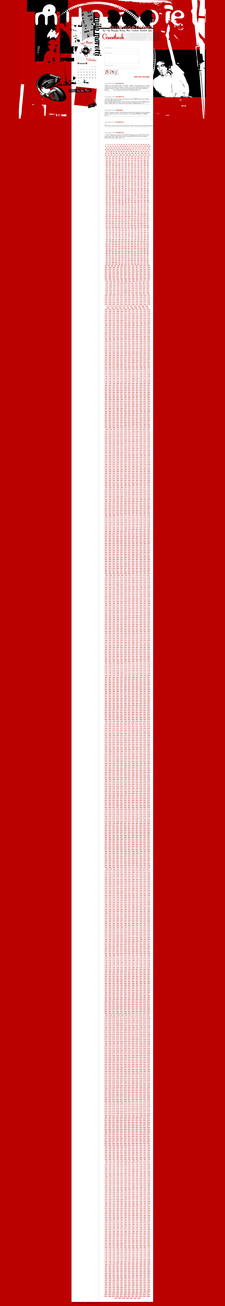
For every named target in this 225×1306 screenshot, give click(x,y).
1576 (133, 350)
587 (148, 213)
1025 (129, 269)
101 (119, 153)
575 (110, 213)
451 (116, 197)
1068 (109, 276)
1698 (140, 368)
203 (129, 165)
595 (129, 215)
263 (141, 173)
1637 (136, 359)
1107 (122, 282)
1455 (129, 333)
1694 (125, 368)
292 (145, 176)
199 (116, 165)
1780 (133, 380)
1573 (121, 350)
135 (135, 157)
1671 (129, 364)
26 (115, 146)
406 (107, 192)
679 (129, 225)
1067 (106, 276)
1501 (121, 340)
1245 (144, 301)
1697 (136, 368)
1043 (106, 273)
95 (148, 151)
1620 (117, 357)
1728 (117, 373)
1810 (110, 385)
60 (108, 150)
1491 (129, 338)
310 (113, 180)
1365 (106, 320)
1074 (133, 276)
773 (116, 238)
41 (106, 148)
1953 (106, 406)
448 (107, 197)
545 (148, 208)
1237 (113, 301)
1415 (113, 327)
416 (138, 192)
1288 (132, 308)
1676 (148, 364)
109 (145, 153)
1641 (106, 361)
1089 (144, 278)
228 (119, 169)
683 (141, 225)
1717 (121, 371)
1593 (106, 354)
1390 (109, 324)
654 (138, 222)
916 (126, 255)
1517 (136, 341)
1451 (113, 333)
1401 (106, 326)
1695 (129, 368)
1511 (113, 341)
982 (113, 264)
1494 (140, 338)
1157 (129, 289)
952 (107, 260)
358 (132, 185)
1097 (129, 280)
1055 (106, 275)
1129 (114, 285)
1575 (129, 350)
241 (116, 171)
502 (145, 202)
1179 (121, 292)
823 (141, 243)
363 (148, 185)
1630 (109, 359)
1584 (117, 352)
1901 (136, 398)
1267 (136, 304)
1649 (136, 361)
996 (112, 266)
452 (119, 197)
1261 (113, 304)
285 (122, 176)
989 (135, 264)
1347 (129, 317)
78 (106, 151)
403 (141, 190)
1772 (148, 378)
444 (138, 195)
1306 (110, 311)
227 (116, 169)
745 (116, 234)
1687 (144, 366)
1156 (125, 289)
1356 (117, 318)
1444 (133, 331)
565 (122, 211)
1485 (106, 338)
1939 (144, 403)
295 (110, 178)
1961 (136, 406)
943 (122, 259)
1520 (148, 341)
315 (129, 180)
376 (145, 187)
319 (141, 180)
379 (110, 188)
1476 (117, 336)
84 (121, 151)
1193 (129, 294)
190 (132, 164)
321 (148, 180)
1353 (106, 318)
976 (138, 262)
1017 (144, 267)
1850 (125, 391)
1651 (144, 361)
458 (138, 197)
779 (135, 238)
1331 (113, 315)
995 (109, 266)
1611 (129, 355)
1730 (125, 373)
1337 (136, 315)
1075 (136, 276)
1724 (148, 371)
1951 (144, 405)
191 (135, 164)
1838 (125, 389)
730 (113, 232)
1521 (106, 343)
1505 (136, 340)
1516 (133, 341)
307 (148, 178)
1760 (148, 377)
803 (123, 241)
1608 (117, 355)
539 (129, 208)
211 (110, 167)
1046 (117, 273)
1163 (106, 290)
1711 (144, 369)
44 (114, 148)
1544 (148, 345)
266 (107, 174)
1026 (133, 269)
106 (135, 153)
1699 (144, 368)
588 (107, 215)
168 (107, 162)
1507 (144, 340)
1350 (140, 317)
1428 (117, 329)
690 (119, 227)
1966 (109, 408)
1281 (146, 306)
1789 (121, 382)
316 (132, 180)
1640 (148, 359)
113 (112, 155)
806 (132, 241)
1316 (148, 311)
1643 (113, 361)
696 (138, 227)
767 (141, 236)
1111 (136, 282)
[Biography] (114, 30)
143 (116, 158)
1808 (148, 384)
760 (119, 236)
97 (108, 153)
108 (142, 153)
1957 (121, 406)
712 (145, 229)
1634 (125, 359)
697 (141, 227)
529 (141, 206)
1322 (125, 313)
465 (116, 199)
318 (138, 180)
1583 (113, 352)
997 (115, 266)
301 (129, 178)
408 (113, 192)
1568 (148, 348)
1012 (125, 267)
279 (148, 174)
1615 (144, 355)
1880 (148, 394)
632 (113, 220)
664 (126, 224)
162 (132, 160)
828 (113, 245)
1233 (144, 299)
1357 (121, 318)
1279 (138, 306)
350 (107, 185)
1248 (109, 303)
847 (129, 246)
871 (116, 250)
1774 (109, 380)
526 (132, 206)
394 (113, 190)
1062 (133, 275)
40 (149, 146)
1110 (133, 282)
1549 (121, 347)
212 (113, 167)
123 (142, 155)
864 (138, 248)
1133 (129, 285)
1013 (129, 267)
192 (138, 164)
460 (145, 197)
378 (107, 188)
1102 (148, 280)
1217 (129, 297)
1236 (109, 301)
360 (138, 185)
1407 (129, 326)
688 (113, 227)
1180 (125, 292)
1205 (129, 296)
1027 (136, 269)
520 (113, 206)
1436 (148, 329)
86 (126, 151)
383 (122, 188)
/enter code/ (109, 65)
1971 (129, 408)
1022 (117, 269)
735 (129, 232)
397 (122, 190)
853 (148, 246)
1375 (144, 320)
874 (126, 250)
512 (132, 204)
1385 (136, 322)
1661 (136, 362)
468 (126, 199)
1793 (136, 382)
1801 (121, 384)
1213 (113, 297)
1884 (117, 396)
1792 (133, 382)
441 (129, 195)
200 (119, 165)
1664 (148, 362)
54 (138, 148)
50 (128, 148)
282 (113, 176)
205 (135, 165)
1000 (125, 266)
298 (119, 178)
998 (118, 266)
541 (135, 208)
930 (126, 257)
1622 (125, 357)
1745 (136, 375)
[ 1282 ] (108, 308)
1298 (125, 310)
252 (107, 173)
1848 (117, 391)
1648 (133, 361)
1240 (125, 301)
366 (113, 187)
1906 (110, 399)
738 (138, 232)
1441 (121, 331)
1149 (144, 287)
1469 (136, 334)
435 (110, 195)
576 (113, 213)
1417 (121, 327)
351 (110, 185)
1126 (147, 283)
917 (129, 255)
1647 (129, 361)
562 (113, 211)
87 (128, 151)
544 (145, 208)
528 (138, 206)
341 (122, 183)
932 (132, 257)
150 (138, 158)
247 (135, 171)
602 (107, 216)
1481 (136, 336)
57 (146, 148)
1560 (117, 348)
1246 (148, 301)
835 (135, 245)
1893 (106, 398)
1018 (148, 267)
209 (148, 165)
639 (135, 220)
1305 (106, 311)
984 (119, 264)
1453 (121, 333)
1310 (125, 311)
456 (132, 197)
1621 (121, 357)
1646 (125, 361)
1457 (136, 333)
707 (129, 229)
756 (107, 236)
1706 (125, 369)
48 (124, 148)
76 (147, 150)
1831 (144, 387)
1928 (148, 401)
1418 (125, 327)
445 (141, 195)
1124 (140, 283)
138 (145, 157)
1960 (133, 406)
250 (145, 171)
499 (135, 202)
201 (122, 165)
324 (113, 181)
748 (126, 234)
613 (141, 216)
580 (126, 213)
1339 (144, 315)
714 (107, 231)
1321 (121, 313)
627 (141, 218)
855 (110, 248)
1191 (121, 294)
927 (116, 257)
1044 (109, 273)
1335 (129, 315)
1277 (131, 306)
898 (113, 253)
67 (125, 150)
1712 (148, 369)
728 (107, 232)
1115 (107, 283)
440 (126, 195)
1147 (136, 287)
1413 (106, 327)
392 (107, 190)
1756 (133, 377)
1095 (121, 280)
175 (129, 162)
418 (145, 192)
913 (116, 255)
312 (119, 180)
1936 (133, 403)
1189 (114, 294)
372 (132, 187)
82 (116, 151)
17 (138, 144)
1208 (140, 296)
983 (116, 264)
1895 (113, 398)
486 (138, 201)
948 (138, 259)
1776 (117, 380)
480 (119, 201)
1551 (129, 347)
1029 (144, 269)
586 (145, 213)
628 (145, 218)
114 (115, 155)
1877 (136, 394)
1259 (106, 304)
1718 (125, 371)
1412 (148, 326)
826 (107, 245)
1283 (112, 308)
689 (116, 227)
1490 (125, 338)
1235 (106, 301)
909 (148, 253)
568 (132, 211)
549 (116, 209)
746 (119, 234)
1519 (144, 341)
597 (135, 215)
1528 (133, 343)
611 (135, 216)
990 (138, 264)
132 (126, 157)
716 (113, 231)
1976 (148, 408)
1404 (117, 326)
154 (107, 160)
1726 (109, 373)
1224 (109, 299)
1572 (117, 350)
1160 (140, 289)
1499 (113, 340)
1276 (127, 306)
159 (122, 160)
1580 (148, 350)
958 (126, 260)
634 (119, 220)
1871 (113, 394)
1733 (136, 373)
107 (138, 153)
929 (122, 257)
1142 (117, 287)
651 (129, 222)
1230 (133, 299)
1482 (140, 336)
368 (119, 187)
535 (116, 208)
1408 (133, 326)
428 (132, 194)
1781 (136, 380)
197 (110, 165)
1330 (109, 315)
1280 (142, 306)
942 (119, 259)
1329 (106, 315)
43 (111, 148)
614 (145, 216)
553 (129, 209)
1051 (136, 273)
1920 (117, 401)
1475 (113, 336)
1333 (121, 315)
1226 (117, 299)
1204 (125, 296)
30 (125, 146)
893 (141, 252)
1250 (117, 303)
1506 (140, 340)
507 (116, 204)
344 (132, 183)
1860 (117, 392)
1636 (133, 359)
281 (110, 176)
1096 (125, 280)
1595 (113, 354)
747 (122, 234)
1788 (117, 382)
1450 (109, 333)
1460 (148, 333)
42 (109, 148)
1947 (129, 405)
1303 (144, 310)
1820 (148, 385)
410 (119, 192)
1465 (121, 334)
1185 (144, 292)
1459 (144, 333)
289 (135, 176)
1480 (133, 336)
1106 (118, 282)
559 (148, 209)
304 (138, 178)
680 (132, 225)
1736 (148, 373)
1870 (109, 394)
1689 (106, 368)
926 (113, 257)
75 (145, 150)
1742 (125, 375)
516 (145, 204)
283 (116, 176)
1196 (140, 294)
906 (138, 253)
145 (122, 158)
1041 (144, 271)
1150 (147, 287)
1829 (136, 387)
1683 (129, 366)
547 (110, 209)
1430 (125, 329)
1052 (140, 273)
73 (140, 150)
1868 (148, 392)
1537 (121, 345)
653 (135, 222)
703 (116, 229)
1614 (140, 355)
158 (119, 160)
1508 (148, 340)
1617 (106, 357)
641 (141, 220)
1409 (137, 326)
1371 (129, 320)
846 (126, 246)
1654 (109, 362)
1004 (140, 266)
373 (135, 187)
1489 (121, 338)
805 (129, 241)
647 (116, 222)
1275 (123, 306)
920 (138, 255)
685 (148, 225)
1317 (106, 313)
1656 (117, 362)
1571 (113, 350)
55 (141, 148)
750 (132, 234)
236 (145, 169)
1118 (117, 283)
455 (129, 197)
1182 (132, 292)
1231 (136, 299)
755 (148, 234)
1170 (132, 290)
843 (116, 246)
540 (132, 208)
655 (141, 222)
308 (107, 180)
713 (148, 229)
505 (110, 204)
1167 (121, 290)
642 (145, 220)
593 (122, 215)
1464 (117, 334)
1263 (121, 304)
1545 (106, 347)
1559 (113, 348)
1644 (117, 361)
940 (113, 259)
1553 (136, 347)
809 (142, 241)
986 (126, 264)
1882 (109, 396)
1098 (133, 280)
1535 (113, 345)
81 (114, 151)
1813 (121, 385)
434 (107, 195)
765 (135, 236)
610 (132, 216)
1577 (136, 350)
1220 (140, 297)
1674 (140, 364)
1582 (109, 352)
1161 (144, 289)
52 (133, 148)
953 (110, 260)
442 (132, 195)
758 (113, 236)
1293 (106, 310)
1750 (109, 377)
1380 (117, 322)
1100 (141, 280)
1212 (109, 297)
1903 (144, 398)
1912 (133, 399)
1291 (143, 308)
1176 (110, 292)
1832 (148, 387)
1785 (106, 382)
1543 (144, 345)
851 (141, 246)
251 (148, 171)
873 (122, 250)
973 (129, 262)
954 (113, 260)
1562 (125, 348)
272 (126, 174)
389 (141, 188)
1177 (114, 292)
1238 (117, 301)
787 (116, 239)
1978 (109, 410)
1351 (144, 317)
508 (119, 204)
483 (129, 201)
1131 (121, 285)
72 (137, 150)
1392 (117, 324)
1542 (140, 345)
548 (113, 209)
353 (116, 185)
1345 (121, 317)
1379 (113, 322)
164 (138, 160)
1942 (109, 405)
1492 (133, 338)
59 (105, 150)
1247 (106, 303)
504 (107, 204)
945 (129, 259)
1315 (144, 311)
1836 (117, 389)
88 (131, 151)
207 (141, 165)
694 (132, 227)
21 (148, 144)
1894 (109, 398)
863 (135, 248)
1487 (113, 338)
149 (135, 158)
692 (126, 227)
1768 (133, 378)
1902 (140, 398)
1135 (136, 285)
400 (132, 190)
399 (129, 190)
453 (122, 197)
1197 (144, 294)
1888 (133, 396)
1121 (129, 283)
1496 (148, 338)
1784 (148, 380)
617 (110, 218)
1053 (144, 273)
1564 (133, 348)
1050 (133, 273)
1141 (114, 287)
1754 (125, 377)
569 (135, 211)
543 (141, 208)
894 (145, 252)
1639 (144, 359)
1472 (148, 334)
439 (122, 195)
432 (145, 194)
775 (122, 238)
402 (138, 190)
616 (107, 218)
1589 (136, 352)
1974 (140, 408)
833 (129, 245)
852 (145, 246)
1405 (121, 326)
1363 (144, 318)
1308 (117, 311)
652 (132, 222)
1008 (110, 267)
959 (129, 260)
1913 (136, 399)
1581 (106, 352)
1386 (140, 322)
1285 (120, 308)
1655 (113, 362)
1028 (140, 269)
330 (132, 181)
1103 (107, 282)
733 (122, 232)
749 (129, 234)
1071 (121, 276)
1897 (121, 398)
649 (122, 222)
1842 (140, 389)
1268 (140, 304)
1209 (144, 296)
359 (135, 185)
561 (110, 211)
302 (132, 178)
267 (110, 174)
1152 (110, 289)
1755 (129, 377)
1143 (121, 287)
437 (116, 195)
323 (110, 181)
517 (148, 204)
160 (126, 160)
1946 (125, 405)
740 (145, 232)
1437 (106, 331)
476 (107, 201)
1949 (136, 405)
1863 (129, 392)
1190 (117, 294)
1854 (140, 391)
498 (132, 202)
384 (126, 188)
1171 (136, 290)
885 (116, 252)
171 (116, 162)
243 (122, 171)
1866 (140, 392)
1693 (121, 368)
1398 (140, 324)
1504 (133, 340)
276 (138, 174)
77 (149, 150)
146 (126, 158)
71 (135, 150)
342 (126, 183)
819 (129, 243)
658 (107, 224)
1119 (121, 283)
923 (148, 255)
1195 (136, 294)
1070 (117, 276)
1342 (109, 317)
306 (145, 178)
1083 (121, 278)
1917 (106, 401)
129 (116, 157)
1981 (121, 410)
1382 (125, 322)
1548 (117, 347)
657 (148, 222)
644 (107, 222)
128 (113, 157)
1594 (109, 354)
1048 (125, 273)
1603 (144, 354)
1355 (113, 318)
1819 (144, 385)
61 (110, 150)
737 (135, 232)
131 (122, 157)
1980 (117, 410)
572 (145, 211)
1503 (129, 340)
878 (138, 250)
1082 (117, 278)
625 (135, 218)
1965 (106, 408)
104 (129, 153)
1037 (129, 271)
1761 (106, 378)
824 (145, 243)
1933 (121, 403)
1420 (133, 327)
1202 (117, 296)
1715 (113, 371)
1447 (144, 331)
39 (147, 146)
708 (132, 229)
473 (141, 199)
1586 (125, 352)
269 (116, 174)
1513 (121, 341)
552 (126, 209)
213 (116, 167)
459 (141, 197)
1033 (113, 271)
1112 (140, 282)
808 (138, 241)
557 (141, 209)
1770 (140, 378)
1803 (129, 384)
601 (148, 215)
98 (111, 153)
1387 (144, 322)
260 (132, 173)
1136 (140, 285)
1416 (117, 327)
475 (148, 199)
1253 (129, 303)
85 (124, 151)
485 (135, 201)
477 (110, 201)
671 (148, 224)
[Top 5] (104, 30)
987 (129, 264)
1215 (121, 297)
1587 (129, 352)
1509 (106, 341)
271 (122, 174)
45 (116, 148)
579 (122, 213)
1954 (109, 406)
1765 (121, 378)
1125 (143, 283)
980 (107, 264)
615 (148, 216)
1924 (133, 401)
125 (149, 155)
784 (107, 239)
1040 (140, 271)
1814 (125, 385)
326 (119, 181)
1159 (136, 289)
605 (116, 216)
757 (110, 236)
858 (119, 248)
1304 (148, 310)
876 (132, 250)
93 (143, 151)
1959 (129, 406)
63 (115, 150)
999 (122, 266)
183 (110, 164)
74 (142, 150)
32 (130, 146)
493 (116, 202)
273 (129, 174)
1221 (144, 297)
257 (122, 173)
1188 (110, 294)
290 (138, 176)
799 (110, 241)
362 (145, 185)
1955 (113, 406)
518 (107, 206)
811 (148, 241)
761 (122, 236)
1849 (121, 391)
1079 (106, 278)
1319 (113, 313)
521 (116, 206)
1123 (136, 283)
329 (129, 181)
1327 (144, 313)
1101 (144, 280)
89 (133, 151)
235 (141, 169)
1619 (113, 357)
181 (148, 162)
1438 (109, 331)
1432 (133, 329)
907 (141, 253)
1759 (144, 377)
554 (132, 209)
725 (141, 231)
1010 (117, 267)
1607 (113, 355)
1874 (125, 394)
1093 (113, 280)
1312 (133, 311)
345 (135, 183)
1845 (106, 391)
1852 (133, 391)
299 (122, 178)
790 (126, 239)
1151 (106, 289)
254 (113, 173)
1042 (148, 271)
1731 (129, 373)
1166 (117, 290)
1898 (125, 398)
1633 (121, 359)
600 (145, 215)
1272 (111, 306)
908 (145, 253)
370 (126, 187)
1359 (129, 318)
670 (145, 224)
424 (119, 194)
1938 (140, 403)
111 (106, 155)
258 (126, 173)
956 (119, 260)
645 (110, 222)
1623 (129, 357)
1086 (133, 278)
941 (116, 259)
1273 (115, 306)
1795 (144, 382)
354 (119, 185)
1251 (121, 303)
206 (138, 165)
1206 (133, 296)
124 (146, 155)
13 (129, 144)
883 (110, 252)
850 (138, 246)
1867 (144, 392)
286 (126, 176)
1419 (129, 327)
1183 (136, 292)
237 (148, 169)
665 (129, 224)
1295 (113, 310)
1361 (136, 318)
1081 (113, 278)
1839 (129, 389)
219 (135, 167)
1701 (106, 369)
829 (116, 245)
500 (138, 202)
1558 (109, 348)
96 (106, 153)
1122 (132, 283)
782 (145, 238)
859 (122, 248)
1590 (140, 352)
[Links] (149, 30)
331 (135, 181)
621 (122, 218)
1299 (129, 310)
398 (126, 190)
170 (113, 162)
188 (126, 164)
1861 (121, 392)
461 (148, 197)
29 (122, 146)
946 (132, 259)
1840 (133, 389)
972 (126, 262)
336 (107, 183)
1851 (129, 391)
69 (130, 150)
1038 (133, 271)
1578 (140, 350)
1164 (110, 290)
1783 (144, 380)
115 (118, 155)
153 (148, 158)
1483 (144, 336)
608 (126, 216)
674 (113, 225)
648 (119, 222)
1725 (106, 373)
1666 (109, 364)
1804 (133, 384)
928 (119, 257)
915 (122, 255)
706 (126, 229)
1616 (148, 355)
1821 (106, 387)
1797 (106, 384)
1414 (109, 327)
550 (119, 209)
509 (123, 204)
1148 (140, 287)
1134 (132, 285)
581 (129, 213)
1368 (117, 320)
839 (148, 245)
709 (135, 229)
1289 (135, 308)
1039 (136, 271)
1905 (106, 399)
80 (111, 151)
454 (126, 197)
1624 (133, 357)
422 (113, 194)
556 (138, 209)
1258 (148, 303)
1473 (106, 336)
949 (141, 259)
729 (110, 232)
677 (122, 225)
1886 (125, 396)
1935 (129, 403)
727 (148, 231)
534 (113, 208)
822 (138, 243)
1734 (140, 373)
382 (119, 188)
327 (122, 181)
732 (119, 232)
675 (116, 225)
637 (129, 220)
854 (107, 248)
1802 (125, 384)
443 (135, 195)
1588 (133, 352)
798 (107, 241)
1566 (140, 348)
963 (141, 260)
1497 (106, 340)
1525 (121, 343)
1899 (129, 398)
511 (129, 204)
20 (146, 144)
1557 (106, 348)
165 (141, 160)
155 (110, 160)
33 (132, 146)
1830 (140, 387)
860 (126, 248)
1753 (121, 377)
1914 (140, 399)
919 (135, 255)
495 (122, 202)
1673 (136, 364)
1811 (113, 385)
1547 (113, 347)
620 (119, 218)
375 (141, 187)
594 (126, 215)
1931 (113, 403)
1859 (113, 392)
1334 (125, 315)
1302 (140, 310)
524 (126, 206)
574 (107, 213)
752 (138, 234)
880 (145, 250)
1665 (106, 364)
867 (148, 248)
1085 (129, 278)
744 (113, 234)
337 (110, 183)
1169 (129, 290)
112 (109, 155)
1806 (140, 384)
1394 (125, 324)
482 (126, 201)
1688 (148, 366)
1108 (125, 282)
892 (138, 252)
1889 (136, 396)
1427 (113, 329)
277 (141, 174)
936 (145, 257)
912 (113, 255)
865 (141, 248)
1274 (119, 306)
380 (113, 188)
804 (126, 241)
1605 (106, 355)
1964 (148, 406)
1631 (113, 359)
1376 (148, 320)
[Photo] (128, 30)
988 (132, 264)
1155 (121, 289)
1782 (140, 380)
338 (113, 183)
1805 (136, 384)
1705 (121, 369)
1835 (113, 389)
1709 (137, 369)
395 (116, 190)
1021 (113, 269)
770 (107, 238)
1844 (148, 389)
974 (132, 262)
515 (141, 204)
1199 (106, 296)
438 (119, 195)
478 (113, 201)
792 (132, 239)
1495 (144, 338)
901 (122, 253)
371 (129, 187)
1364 (148, 318)
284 (119, 176)
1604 (148, 354)
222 (145, 167)
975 (135, 262)
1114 (147, 282)
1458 (140, 333)
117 (124, 155)
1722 (140, 371)
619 (116, 218)
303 (135, 178)
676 (119, 225)
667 (135, 224)
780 (138, 238)
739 (141, 232)
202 (126, 165)
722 (132, 231)
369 (122, 187)
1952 (148, 405)
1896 (117, 398)
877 (135, 250)
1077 (144, 276)
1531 (144, 343)
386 (132, 188)
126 (107, 157)
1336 (133, 315)
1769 (136, 378)
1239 (121, 301)
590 (113, 215)
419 (148, 192)
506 (113, 204)
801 (116, 241)
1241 (129, 301)
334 (145, 181)
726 (145, 231)
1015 (136, 267)
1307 (113, 311)
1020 (109, 269)
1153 (114, 289)
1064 (140, 275)
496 (126, 202)
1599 (129, 354)
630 (107, 220)
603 (110, 216)
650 (126, 222)
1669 (121, 364)
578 (119, 213)
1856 (148, 391)
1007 (106, 267)
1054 (148, 273)
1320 (117, 313)
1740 (117, 375)
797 (148, 239)
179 (141, 162)
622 (126, 218)
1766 (125, 378)
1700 (148, 368)
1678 (109, 366)
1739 (113, 375)
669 (141, 224)
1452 (117, 333)
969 (116, 262)
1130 (117, 285)
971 (122, 262)
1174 (147, 290)
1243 (136, 301)
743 (110, 234)
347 (141, 183)
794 (138, 239)
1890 (140, 396)
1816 (133, 385)
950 (145, 259)
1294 (109, 310)
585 (141, 213)
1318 (109, 313)
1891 (144, 396)
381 (116, 188)
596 (132, 215)
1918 (109, 401)
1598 (125, 354)
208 (145, 165)
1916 (148, 399)
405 (148, 190)
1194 (132, 294)
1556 (148, 347)
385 (129, 188)
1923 (129, 401)
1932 (117, 403)
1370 (125, 320)
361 (141, 185)
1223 (106, 299)
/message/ (108, 53)
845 (122, 246)
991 (141, 264)
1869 (106, 394)
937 (148, 257)
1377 (106, 322)
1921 (121, 401)
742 (107, 234)
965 (148, 260)
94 (146, 151)
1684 (133, 366)
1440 (117, 331)
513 (135, 204)
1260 (109, 304)
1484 (148, 336)
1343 (113, 317)
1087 (136, 278)
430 (138, 194)
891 (135, 252)
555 (135, 209)
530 (145, 206)
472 (138, 199)
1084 (125, 278)
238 (107, 171)
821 (135, 243)
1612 (133, 355)
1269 (144, 304)
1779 (129, 380)
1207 (136, 296)
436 (113, 195)
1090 (148, 278)
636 (126, 220)
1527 (129, 343)
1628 (148, 357)
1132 (125, 285)
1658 (125, 362)
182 (107, 164)
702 (113, 229)
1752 (117, 377)
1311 (129, 311)
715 (110, 231)
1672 (133, 364)
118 (127, 155)
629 (148, 218)
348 (145, 183)
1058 (117, 275)
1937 (136, 403)
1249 (113, 303)
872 (119, 250)
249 (141, 171)
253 (110, 173)
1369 (121, 320)
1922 (125, 401)
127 (110, 157)
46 (119, 148)
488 (145, 201)
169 (110, 162)
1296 (117, 310)
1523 (113, 343)
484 (132, 201)
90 (136, 151)
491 (110, 202)
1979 (113, 410)
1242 (133, 301)
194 (145, 164)
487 (141, 201)
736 (132, 232)
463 (110, 199)
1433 (136, 329)
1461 (106, 334)
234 (138, 169)
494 (119, 202)
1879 (144, 394)
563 (116, 211)
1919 (113, 401)
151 (141, 158)
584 (138, 213)
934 (138, 257)
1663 (144, 362)
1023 (121, 269)
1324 (133, 313)
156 (113, 160)
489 (148, 201)
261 (135, 173)
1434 (140, 329)
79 (109, 151)
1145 (129, 287)
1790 (125, 382)
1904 (148, 398)
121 (136, 155)
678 (126, 225)
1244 (140, 301)
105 (132, 153)
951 (148, 259)
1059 (121, 275)
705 (123, 229)
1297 (121, 310)
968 (113, 262)
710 (138, 229)
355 (122, 185)
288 (132, 176)
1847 (113, 391)
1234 (148, 299)
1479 (129, 336)
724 (138, 231)
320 (145, 180)
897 (110, 253)
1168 (125, 290)
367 (116, 187)
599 (141, 215)
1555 (144, 347)
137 (141, 157)
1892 (148, 396)
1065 (144, 275)
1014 (133, 267)
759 (116, 236)
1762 (109, 378)
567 (129, 211)
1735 (144, 373)
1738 (109, 375)
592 (119, 215)
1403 (113, 326)
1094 (117, 280)
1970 (125, 408)
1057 (113, 275)
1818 (140, 385)
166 (145, 160)
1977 (106, 410)
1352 (148, 317)
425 (122, 194)
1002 (132, 266)
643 (148, 220)
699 (148, 227)
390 (145, 188)
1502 (125, 340)
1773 (106, 380)
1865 (136, 392)
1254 (133, 303)
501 (141, 202)
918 (132, 255)
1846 (109, 391)
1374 (140, 320)
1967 (113, 408)
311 (116, 180)
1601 (136, 354)
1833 (106, 389)
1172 (140, 290)
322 (107, 181)
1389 (106, 324)
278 (145, 174)
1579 (144, 350)
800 (113, 241)
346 (138, 183)
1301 (136, 310)
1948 (133, 405)
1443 (129, 331)
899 (116, 253)
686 (107, 227)
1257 (144, 303)
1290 (139, 308)
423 (116, 194)
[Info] (108, 30)
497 (129, 202)
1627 (144, 357)
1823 (113, 387)
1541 (136, 345)
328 (126, 181)
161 (129, 160)
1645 (121, 361)
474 (145, 199)
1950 (140, 405)
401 (135, 190)
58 (148, 148)
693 (129, 227)
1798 (109, 384)
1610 (125, 355)
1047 (121, 273)
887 (122, 252)
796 (145, 239)
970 (119, 262)
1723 (144, 371)
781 (141, 238)
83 (119, 151)
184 (113, 164)
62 (113, 150)
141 (110, 158)
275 (135, 174)
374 (138, 187)
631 (110, 220)
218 (132, 167)
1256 (140, 303)
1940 (148, 403)
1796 (148, 382)
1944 (117, 405)
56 (143, 148)
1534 (109, 345)
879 (141, 250)
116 (121, 155)
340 (119, 183)
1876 (133, 394)
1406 (125, 326)
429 (135, 194)
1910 (125, 399)
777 (129, 238)
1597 (121, 354)
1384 (133, 322)
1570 (109, 350)
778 (132, 238)
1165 (114, 290)
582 (132, 213)
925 (110, 257)
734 (126, 232)
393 (110, 190)
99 (113, 153)
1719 (129, 371)
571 (141, 211)
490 (107, 202)
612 (138, 216)
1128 (110, 285)
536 (119, 208)
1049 (129, 273)
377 (148, 187)
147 (129, 158)
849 (135, 246)
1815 (129, 385)
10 (121, 144)
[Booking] (122, 30)
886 (119, 252)
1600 (133, 354)
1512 (117, 341)
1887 (129, 396)
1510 (110, 341)
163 (135, 160)
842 (113, 246)
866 (145, 248)
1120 (125, 283)
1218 (133, 297)
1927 (144, 401)
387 (135, 188)
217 (129, 167)
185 (116, 164)
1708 (133, 369)
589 (110, 215)
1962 (140, 406)
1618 (109, 357)
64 (117, 150)
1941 (106, 405)
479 (116, 201)
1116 (110, 283)
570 (138, 211)
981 (110, 264)
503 (148, 202)
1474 (109, 336)
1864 (133, 392)
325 (116, 181)
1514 (125, 341)
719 (122, 231)
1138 (147, 285)
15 (134, 144)
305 (141, 178)
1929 (106, 403)
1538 (125, 345)
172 (119, 162)
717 (116, 231)
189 (129, 164)
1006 (148, 266)
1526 (125, 343)
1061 (129, 275)
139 (148, 157)
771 (110, 238)
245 (129, 171)
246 (132, 171)
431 (141, 194)
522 (119, 206)
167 (148, 160)
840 (107, 246)
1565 (136, 348)
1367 (113, 320)
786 (113, 239)
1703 (113, 369)
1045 (113, 273)
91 (138, 151)
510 (126, 204)
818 (126, 243)
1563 (129, 348)
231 (129, 169)
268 (113, 174)
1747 (144, 375)
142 (113, 158)
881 (148, 250)
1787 (113, 382)
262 (138, 173)
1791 (129, 382)
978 (145, 262)
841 (110, 246)
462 (107, 199)
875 (129, 250)
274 (132, 174)
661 (116, 224)
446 (145, 195)
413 (129, 192)
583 (135, 213)
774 (119, 238)
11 (124, 144)
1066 (148, 275)
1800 (117, 384)
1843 (144, 389)
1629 (106, 359)
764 (132, 236)
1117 (114, 283)
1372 (133, 320)
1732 (133, 373)
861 (129, 248)
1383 (129, 322)
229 (122, 169)
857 (116, 248)
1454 (125, 333)
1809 (106, 385)
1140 (110, 287)
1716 (117, 371)
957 (122, 260)
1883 (113, 396)
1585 (121, 352)
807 (135, 241)
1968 (117, 408)
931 (129, 257)
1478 (125, 336)
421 (110, 194)
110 (148, 153)
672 (107, 225)
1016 (140, 267)
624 (132, 218)
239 (110, 171)
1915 (144, 399)
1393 (121, 324)
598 (138, 215)
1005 (144, 266)
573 (148, 211)
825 (148, 243)
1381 (121, 322)
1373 (136, 320)
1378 (109, 322)
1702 (110, 369)
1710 (140, 369)
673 (110, 225)
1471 (144, 334)
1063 (136, 275)
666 (132, 224)
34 (135, 146)
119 (130, 155)
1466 (125, 334)
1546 (109, 347)
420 (107, 194)
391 (148, 188)
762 (126, 236)
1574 (125, 350)
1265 (129, 304)
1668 (117, 364)
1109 (129, 282)
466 (119, 199)
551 (122, 209)
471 (135, 199)
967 (110, 262)
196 (107, 165)
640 (138, 220)
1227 (121, 299)
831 (122, 245)
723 (135, 231)
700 (107, 229)
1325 (136, 313)
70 (132, 150)
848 (132, 246)
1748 (148, 375)
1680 (117, 366)
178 (138, 162)
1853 (136, 391)
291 (141, 176)
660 (113, 224)
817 (122, 243)
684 (145, 225)
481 (122, 201)
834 (132, 245)
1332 (117, 315)
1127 (106, 285)
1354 (109, 318)
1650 (140, 361)
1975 (144, 408)
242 (119, 171)
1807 (144, 384)
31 (127, 146)
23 (108, 146)
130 (119, 157)
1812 (117, 385)
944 (126, 259)
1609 (121, 355)
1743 (129, 375)
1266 (133, 304)
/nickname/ (109, 48)
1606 (110, 355)
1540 (133, 345)
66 (122, 150)
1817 (136, 385)
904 (132, 253)
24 (110, 146)
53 (136, 148)
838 (145, 245)
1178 (117, 292)
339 (116, 183)
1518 (140, 341)
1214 (117, 297)
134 (132, 157)
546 (107, 209)
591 (116, 215)
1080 (109, 278)
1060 (125, 275)
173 (122, 162)
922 (145, 255)
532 (107, 208)
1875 (129, 394)
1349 (136, 317)
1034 (117, 271)
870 (113, 250)
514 (138, 204)
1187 (106, 294)
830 (119, 245)
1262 (117, 304)
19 (143, 144)
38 (145, 146)
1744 (133, 375)
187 (122, 164)
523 (122, 206)
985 (122, 264)
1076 (140, 276)
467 (122, 199)
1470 (140, 334)
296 (113, 178)
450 (113, 197)
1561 (121, 348)
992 (145, 264)
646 (113, 222)
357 (129, 185)
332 (138, 181)
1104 (110, 282)
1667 (113, 364)
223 (148, 167)
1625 (136, 357)
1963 (144, 406)
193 (141, 164)
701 (110, 229)
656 (145, 222)
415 (135, 192)
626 (138, 218)
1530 (140, 343)
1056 (109, 275)
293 (148, 176)
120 (133, 155)
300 (126, 178)
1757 (136, 377)
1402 (110, 326)
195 (148, 164)
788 (119, 239)
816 (119, 243)
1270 (148, 304)
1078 (148, 276)
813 (110, 243)
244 (126, 171)
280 (107, 176)
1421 (136, 327)
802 (119, 241)
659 (110, 224)
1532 (148, 343)
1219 (136, 297)
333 (141, 181)
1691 (113, 368)
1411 (144, 326)
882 (107, 252)
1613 (136, 355)
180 (145, 162)
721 (129, 231)
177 (135, 162)
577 (116, 213)
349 (148, 183)
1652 (148, 361)
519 (110, 206)
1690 (109, 368)
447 (148, 195)
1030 (148, 269)
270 (119, 174)
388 (138, 188)
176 (132, 162)
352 (113, 185)
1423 (144, 327)
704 (119, 229)
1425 (106, 329)
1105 (114, 282)
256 (119, 173)
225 (110, 169)
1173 (144, 290)
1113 (144, 282)
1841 (136, 389)
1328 (148, 313)
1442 (125, 331)
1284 (116, 308)
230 (126, 169)
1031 (106, 271)
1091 (106, 280)
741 (148, 232)
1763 (113, 378)
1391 (113, 324)
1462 (109, 334)
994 (106, 266)
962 (138, 260)
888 (126, 252)
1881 (106, 396)
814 (113, 243)
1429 (121, 329)
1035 (121, 271)
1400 (148, 324)
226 (113, 169)
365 (110, 187)
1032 (109, 271)
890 (132, 252)
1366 (109, 320)
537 (122, 208)
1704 (117, 369)
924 (107, 257)
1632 (117, 359)
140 (107, 158)
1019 (106, 269)
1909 (121, 399)
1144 (125, 287)
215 (122, 167)
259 (129, 173)
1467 (129, 334)
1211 (106, 297)
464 (113, 199)
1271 (108, 306)
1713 (106, 371)
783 (148, 238)
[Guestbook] (135, 30)
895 (148, 252)
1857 (106, 392)
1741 (121, 375)
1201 (113, 296)
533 (110, 208)
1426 (109, 329)
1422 (140, 327)
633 (116, 220)
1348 (133, 317)
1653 (106, 362)
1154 (117, 289)
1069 (113, 276)
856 (113, 248)
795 (141, 239)
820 (132, 243)
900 (119, 253)
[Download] (143, 30)
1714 (109, 371)
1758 (140, 377)
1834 (109, 389)
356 (126, 185)
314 (126, 180)
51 (131, 148)
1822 (109, 387)
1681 (121, 366)
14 (131, 144)
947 (135, 259)
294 (107, 178)
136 (138, 157)
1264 (125, 304)
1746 (140, 375)
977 (141, 262)
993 (148, 264)
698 (145, 227)
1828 (133, 387)
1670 (125, 364)
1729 (121, 373)
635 (122, 220)
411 (123, 192)
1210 (148, 296)
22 (105, 146)
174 (126, 162)
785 (110, 239)
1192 (125, 294)
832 (126, 245)
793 (135, 239)
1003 (136, 266)
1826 (125, 387)
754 (145, 234)
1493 (136, 338)
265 (148, 173)
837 (141, 245)
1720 (133, 371)
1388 (148, 322)
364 (107, 187)
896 (107, 253)
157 (116, 160)
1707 (129, 369)
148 (132, 158)
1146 (132, 287)
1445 (136, 331)
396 (119, 190)
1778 (125, 380)
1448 (148, 331)
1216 (125, 297)
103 (126, 153)
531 (148, 206)
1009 (113, 267)
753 (141, 234)
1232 (140, 299)
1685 (136, 366)
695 (135, 227)
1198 (147, 294)
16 (136, 144)
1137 (144, 285)
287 (129, 176)
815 (116, 243)
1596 (117, 354)
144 (119, 158)
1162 (147, 289)
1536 (117, 345)
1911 (129, 399)
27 (117, 146)
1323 (129, 313)
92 (141, 151)
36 (140, 146)
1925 (136, 401)
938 (107, 259)
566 (126, 211)
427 (129, 194)
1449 (106, 333)
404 (145, 190)
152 (145, 158)
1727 (113, 373)
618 (113, 218)
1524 (117, 343)
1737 (106, 375)
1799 (113, 384)
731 (116, 232)
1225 (113, 299)
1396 (133, 324)
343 (129, 183)
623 (129, 218)
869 (110, 250)
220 (138, 167)
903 (129, 253)
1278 (135, 306)
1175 (106, 292)
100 (116, 153)
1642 (109, 361)
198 (113, 165)
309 (110, 180)
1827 (129, 387)
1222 (148, 297)
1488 (117, 338)
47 (121, 148)
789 (122, 239)
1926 (140, 401)
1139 (106, 287)
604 (113, 216)
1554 (140, 347)
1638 (140, 359)
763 (129, 236)
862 (132, 248)
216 (126, 167)
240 (113, 171)
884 (113, 252)
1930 (109, 403)
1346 (125, 317)
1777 (121, 380)
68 (127, 150)
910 (107, 255)
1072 (125, 276)
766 (138, 236)
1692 (117, 368)
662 (119, 224)
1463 (113, 334)
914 (119, 255)
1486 (109, 338)
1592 (148, 352)
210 (107, 167)
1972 (133, 408)
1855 (144, 391)
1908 (117, 399)
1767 (129, 378)
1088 (140, 278)
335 (148, 181)
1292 (147, 308)
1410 (140, 326)
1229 (129, 299)
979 (148, 262)
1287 (128, 308)
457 (135, 197)
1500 (117, 340)
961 (135, 260)
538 (126, 208)
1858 (109, 392)
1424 (148, 327)
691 (122, 227)
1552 (133, 347)
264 (145, 173)
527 (135, 206)
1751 (113, 377)
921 (141, 255)
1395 (129, 324)
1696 (133, 368)
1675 (144, 364)
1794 (140, 382)
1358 (125, 318)
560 (107, 211)
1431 (129, 329)
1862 (125, 392)
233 (135, 169)
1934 (125, 403)
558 (145, 209)
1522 (109, 343)
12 (126, 144)
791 (129, 239)
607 (123, 216)
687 (110, 227)
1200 (109, 296)
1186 (147, 292)
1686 (140, 366)
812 (107, 243)
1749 (106, 377)
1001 (129, 266)
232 (132, 169)
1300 (133, 310)
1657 (121, 362)
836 (138, 245)
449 (110, 197)
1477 (121, 336)
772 (113, 238)
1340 (148, 315)
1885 (121, 396)
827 (110, 245)
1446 (140, 331)
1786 (109, 382)
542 (138, 208)
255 (116, 173)
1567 (144, 348)
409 (116, 192)
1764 (117, 378)
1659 (129, 362)
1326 (140, 313)
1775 (113, 380)
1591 (144, 352)
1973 (136, 408)
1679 (113, 366)
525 (129, 206)
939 (110, 259)
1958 (125, 406)
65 (120, 150)
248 (138, 171)
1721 (136, 371)
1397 (136, 324)
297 (116, 178)
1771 (144, 378)
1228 (125, 299)
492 (113, 202)
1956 (117, 406)
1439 (113, 331)
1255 (136, 303)
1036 (125, 271)
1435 (144, 329)
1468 (133, 334)
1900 (133, 398)
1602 (140, 354)
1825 (121, 387)
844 (119, 246)
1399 (144, 324)
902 (126, 253)
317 (135, 180)
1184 (140, 292)
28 (120, 146)
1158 (132, 289)
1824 (117, 387)
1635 (129, 359)
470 (132, 199)
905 (135, 253)
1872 (117, 394)
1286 (124, 308)
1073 (129, 276)
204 (132, 165)
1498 (109, 340)
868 (107, 250)
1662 (140, 362)
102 (123, 153)
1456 (133, 333)
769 (148, 236)
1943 (113, 405)
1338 (140, 315)
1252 (125, 303)
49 (126, 148)
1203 (121, 296)
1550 (125, 347)
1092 (110, 280)
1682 (125, 366)
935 (141, 257)
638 (132, 220)
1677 (106, 366)
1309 (121, 311)
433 (148, 194)
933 (135, 257)
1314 (140, 311)
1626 (140, 357)
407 (110, 192)
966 (107, 262)
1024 (125, 269)
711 (141, 229)
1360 (133, 318)
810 (145, 241)
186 (119, 164)
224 (107, 169)
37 (142, 146)
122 (139, 155)
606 (119, 216)
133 (129, 157)
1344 (117, 317)
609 (129, 216)
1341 (106, 317)
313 (122, 180)
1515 (129, 341)
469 (129, 199)
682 (138, 225)
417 (141, 192)
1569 (106, 350)
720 (126, 231)
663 (122, 224)
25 (113, 146)
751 (135, 234)
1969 (121, 408)
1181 (129, 292)
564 (119, 211)
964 (145, 260)
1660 (133, 362)
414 (132, 192)
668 (138, 224)
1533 (106, 345)
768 (145, 236)
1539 (129, 345)
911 (110, 255)
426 (126, 194)
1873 (121, 394)
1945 (121, 405)
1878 (140, 394)
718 (119, 231)
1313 (136, 311)
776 (126, 238)
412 (126, 192)
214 (119, 167)
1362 (140, 318)
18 (141, 144)
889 (129, 252)
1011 (121, 267)
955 (116, 260)
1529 (136, 343)
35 (137, 146)
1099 (137, 280)
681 (135, 225)
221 (141, 167)
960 (132, 260)
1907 (113, 399)
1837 (121, 389)
